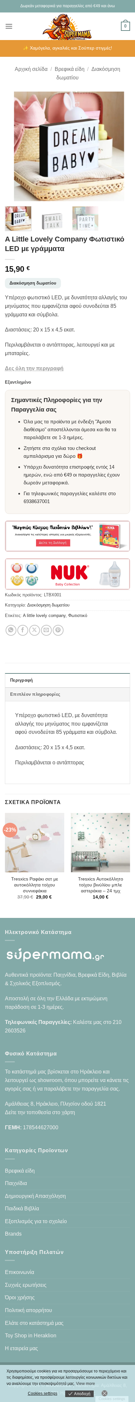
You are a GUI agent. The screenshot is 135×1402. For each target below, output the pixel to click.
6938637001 (37, 501)
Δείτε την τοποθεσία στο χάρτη (40, 1112)
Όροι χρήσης (20, 1297)
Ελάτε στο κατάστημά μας (34, 1323)
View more (85, 1383)
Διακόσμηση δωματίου (33, 283)
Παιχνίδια (16, 1183)
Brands (13, 1234)
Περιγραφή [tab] (21, 680)
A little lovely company (44, 615)
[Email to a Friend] (46, 630)
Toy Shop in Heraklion (30, 1335)
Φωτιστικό (77, 615)
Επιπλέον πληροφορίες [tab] (35, 694)
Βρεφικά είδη (70, 69)
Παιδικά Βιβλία (22, 1208)
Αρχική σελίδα (31, 69)
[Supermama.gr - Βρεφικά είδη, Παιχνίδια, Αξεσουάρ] (67, 26)
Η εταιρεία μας (21, 1348)
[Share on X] (34, 630)
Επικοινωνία (19, 1272)
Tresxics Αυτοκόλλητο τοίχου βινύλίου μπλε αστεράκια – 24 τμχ (100, 885)
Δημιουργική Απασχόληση (35, 1196)
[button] (9, 26)
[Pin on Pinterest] (58, 630)
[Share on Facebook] (22, 630)
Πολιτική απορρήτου (28, 1310)
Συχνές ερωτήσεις (26, 1285)
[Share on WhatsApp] (11, 630)
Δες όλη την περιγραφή (34, 368)
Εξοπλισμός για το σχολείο (36, 1221)
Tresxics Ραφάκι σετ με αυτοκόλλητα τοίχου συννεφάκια (34, 885)
